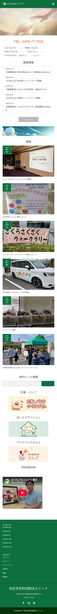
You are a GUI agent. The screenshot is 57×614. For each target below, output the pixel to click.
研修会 (5, 577)
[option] (28, 21)
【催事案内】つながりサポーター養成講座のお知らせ (28, 108)
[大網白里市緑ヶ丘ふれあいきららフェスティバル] (28, 349)
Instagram (28, 602)
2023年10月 (7, 547)
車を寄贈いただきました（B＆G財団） (16, 292)
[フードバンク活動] (28, 311)
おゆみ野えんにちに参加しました (15, 217)
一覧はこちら (28, 119)
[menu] (53, 4)
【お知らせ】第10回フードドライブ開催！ (24, 81)
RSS (34, 602)
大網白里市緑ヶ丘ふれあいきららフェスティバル (20, 368)
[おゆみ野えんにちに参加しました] (28, 198)
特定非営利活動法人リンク (28, 588)
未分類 (5, 569)
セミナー (6, 561)
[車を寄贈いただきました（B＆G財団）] (28, 274)
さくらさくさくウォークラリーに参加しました (19, 254)
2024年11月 (7, 539)
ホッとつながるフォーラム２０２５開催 (17, 179)
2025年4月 (6, 535)
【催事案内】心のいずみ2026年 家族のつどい (26, 89)
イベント (6, 557)
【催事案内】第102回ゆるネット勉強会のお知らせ (27, 72)
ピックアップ (7, 565)
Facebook (23, 602)
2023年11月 (7, 543)
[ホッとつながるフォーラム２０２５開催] (28, 161)
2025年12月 (7, 527)
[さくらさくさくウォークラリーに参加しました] (28, 236)
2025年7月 (6, 531)
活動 (4, 573)
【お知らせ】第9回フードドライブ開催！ (23, 98)
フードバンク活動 (9, 330)
